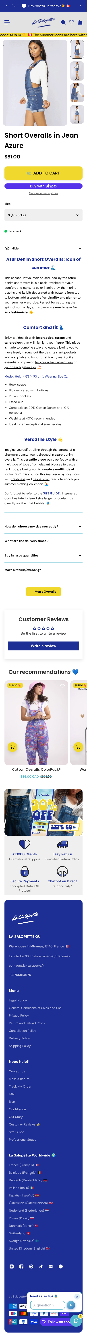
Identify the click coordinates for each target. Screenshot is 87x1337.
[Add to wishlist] (62, 685)
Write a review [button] (43, 646)
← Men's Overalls (43, 592)
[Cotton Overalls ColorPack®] (36, 722)
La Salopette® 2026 (22, 1296)
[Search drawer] (63, 22)
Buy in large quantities (21, 555)
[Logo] (42, 22)
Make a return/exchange (22, 570)
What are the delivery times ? (26, 541)
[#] (43, 812)
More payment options (43, 193)
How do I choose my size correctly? (31, 526)
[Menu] (7, 22)
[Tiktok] (41, 1266)
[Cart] (80, 22)
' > (12, 5)
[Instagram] (12, 1266)
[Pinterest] (31, 1266)
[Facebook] (21, 1266)
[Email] (51, 1266)
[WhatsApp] (61, 1266)
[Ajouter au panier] (12, 747)
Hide (15, 248)
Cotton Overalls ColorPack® (36, 769)
